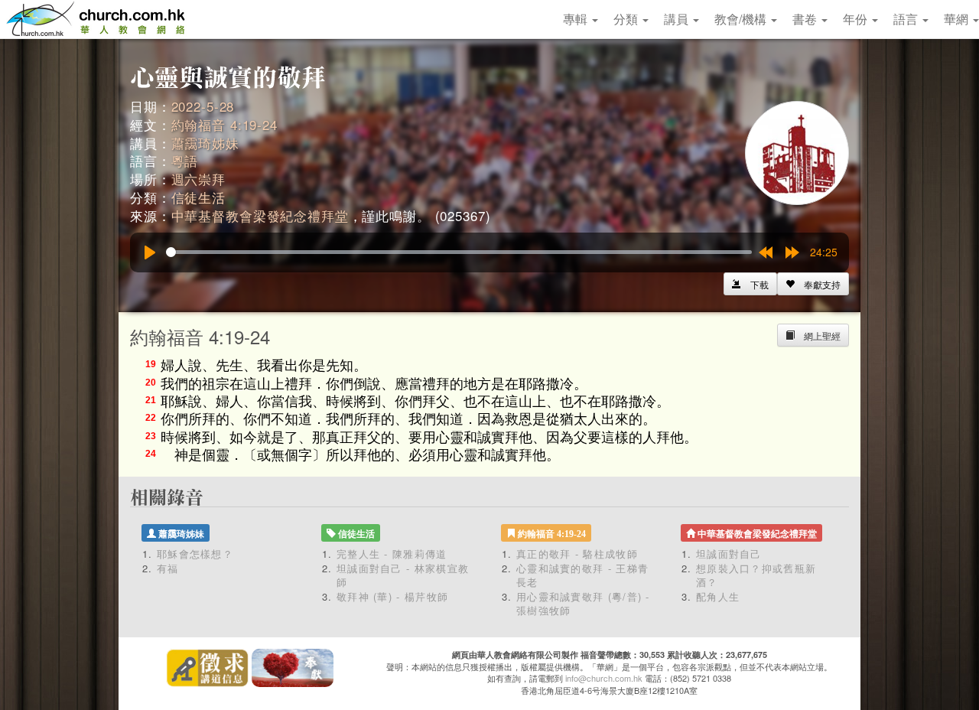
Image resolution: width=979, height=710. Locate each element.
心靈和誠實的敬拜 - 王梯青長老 (582, 575)
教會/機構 (741, 19)
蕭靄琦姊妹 (205, 142)
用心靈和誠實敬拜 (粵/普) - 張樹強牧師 (583, 603)
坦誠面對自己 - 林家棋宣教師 (403, 575)
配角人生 (718, 596)
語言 (907, 19)
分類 (627, 19)
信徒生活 (198, 197)
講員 (677, 19)
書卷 (806, 19)
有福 (168, 568)
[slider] (459, 252)
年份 (856, 19)
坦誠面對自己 (729, 553)
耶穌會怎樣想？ (195, 553)
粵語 (185, 160)
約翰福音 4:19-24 (224, 124)
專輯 (576, 19)
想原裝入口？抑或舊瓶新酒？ (756, 575)
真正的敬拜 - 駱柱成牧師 (577, 553)
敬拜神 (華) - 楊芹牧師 (392, 596)
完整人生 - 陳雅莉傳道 (392, 553)
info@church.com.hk (603, 678)
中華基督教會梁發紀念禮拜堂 (260, 215)
